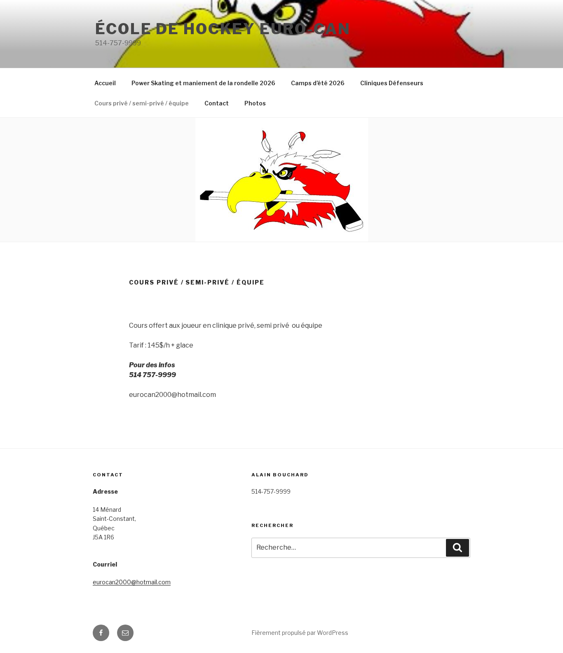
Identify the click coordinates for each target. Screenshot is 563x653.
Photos (255, 103)
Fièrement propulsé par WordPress (299, 632)
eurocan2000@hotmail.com (132, 581)
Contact (216, 103)
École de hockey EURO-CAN (223, 29)
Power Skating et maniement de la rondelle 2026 (203, 82)
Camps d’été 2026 (318, 82)
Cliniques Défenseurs (391, 82)
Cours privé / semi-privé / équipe (141, 103)
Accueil (105, 82)
